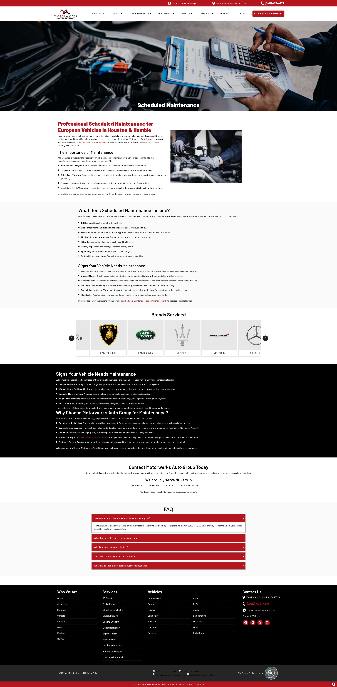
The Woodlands (191, 485)
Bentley (151, 604)
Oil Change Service (112, 646)
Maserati (152, 621)
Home (60, 598)
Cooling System (111, 622)
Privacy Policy (91, 672)
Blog (59, 627)
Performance (165, 13)
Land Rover (153, 615)
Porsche (152, 633)
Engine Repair (110, 634)
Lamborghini (199, 615)
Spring (172, 485)
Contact (242, 13)
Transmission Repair (113, 657)
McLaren (197, 621)
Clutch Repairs (110, 616)
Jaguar (196, 609)
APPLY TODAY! (196, 684)
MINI (195, 627)
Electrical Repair (111, 628)
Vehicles (185, 13)
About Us (97, 13)
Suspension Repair (112, 652)
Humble (155, 485)
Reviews (224, 13)
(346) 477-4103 (274, 3)
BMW (195, 604)
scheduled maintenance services (91, 142)
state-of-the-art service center (92, 437)
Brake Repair (109, 604)
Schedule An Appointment (268, 13)
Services (115, 13)
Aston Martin (154, 598)
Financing (206, 13)
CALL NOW (178, 684)
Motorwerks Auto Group (140, 139)
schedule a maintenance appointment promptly (145, 300)
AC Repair (108, 598)
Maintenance (109, 640)
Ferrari (151, 609)
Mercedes (153, 627)
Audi (195, 598)
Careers (61, 615)
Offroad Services (140, 13)
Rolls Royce (198, 633)
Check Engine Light (113, 610)
